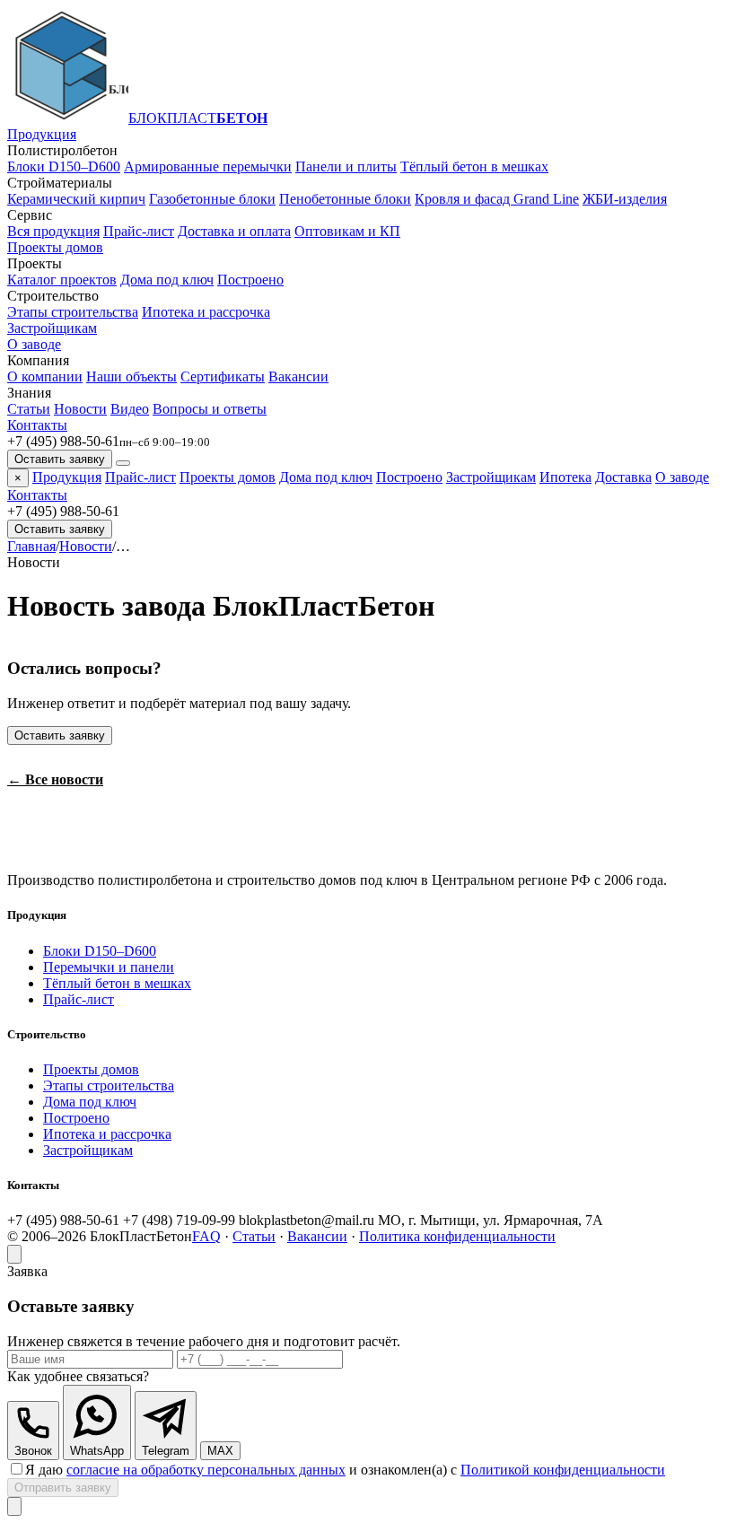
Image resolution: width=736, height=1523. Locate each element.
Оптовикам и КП (347, 231)
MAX (220, 1450)
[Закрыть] (14, 1254)
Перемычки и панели (108, 967)
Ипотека (565, 477)
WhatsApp (97, 1450)
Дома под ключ (167, 279)
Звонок (33, 1450)
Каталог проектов (62, 279)
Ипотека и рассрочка (206, 311)
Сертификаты (222, 376)
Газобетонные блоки (212, 198)
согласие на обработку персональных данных (206, 1469)
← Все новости (55, 779)
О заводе (34, 344)
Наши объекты (131, 376)
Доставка (623, 477)
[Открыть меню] (123, 463)
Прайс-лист (138, 231)
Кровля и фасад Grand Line (497, 198)
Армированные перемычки (208, 166)
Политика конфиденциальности (457, 1236)
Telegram (165, 1450)
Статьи (28, 408)
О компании (45, 376)
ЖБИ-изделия (625, 198)
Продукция (41, 134)
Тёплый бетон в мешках (474, 166)
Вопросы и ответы (210, 408)
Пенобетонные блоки (345, 198)
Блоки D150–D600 (63, 166)
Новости (80, 408)
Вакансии (298, 376)
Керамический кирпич (76, 198)
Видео (129, 408)
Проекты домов (55, 247)
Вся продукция (53, 231)
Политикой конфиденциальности (562, 1469)
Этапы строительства (72, 311)
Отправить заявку (62, 1487)
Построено (250, 279)
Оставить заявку (59, 459)
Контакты (37, 425)
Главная (31, 546)
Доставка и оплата (234, 231)
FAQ (206, 1236)
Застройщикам (52, 328)
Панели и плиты (346, 166)
